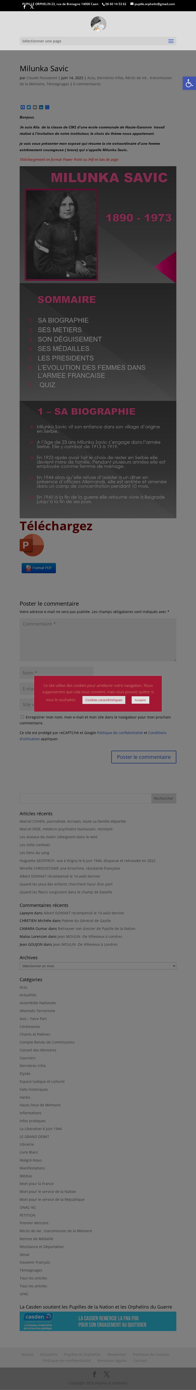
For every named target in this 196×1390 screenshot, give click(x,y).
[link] (189, 83)
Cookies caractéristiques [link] (103, 700)
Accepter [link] (140, 700)
